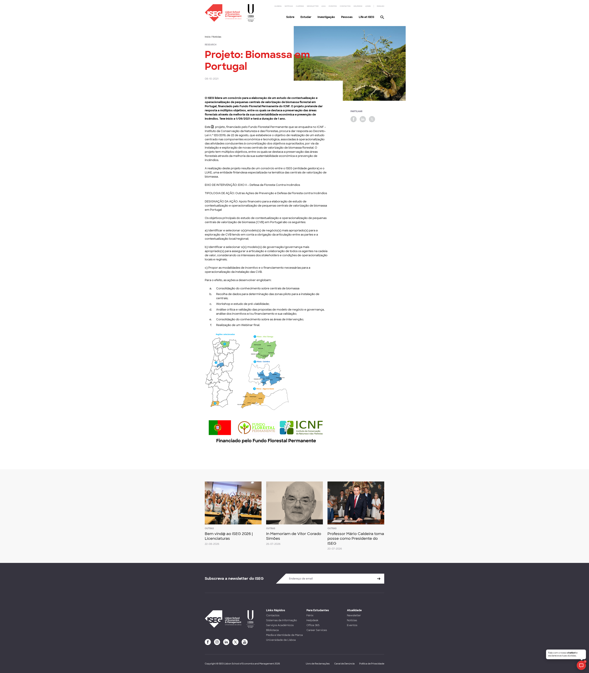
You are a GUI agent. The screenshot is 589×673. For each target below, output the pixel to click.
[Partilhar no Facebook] (353, 119)
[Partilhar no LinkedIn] (363, 119)
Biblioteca (272, 630)
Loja (323, 6)
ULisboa (278, 6)
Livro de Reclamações (318, 663)
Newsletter (312, 6)
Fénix (309, 615)
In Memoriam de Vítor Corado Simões (293, 536)
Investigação (326, 17)
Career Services (316, 630)
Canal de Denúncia (344, 663)
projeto (220, 127)
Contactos (345, 6)
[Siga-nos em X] (235, 642)
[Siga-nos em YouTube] (245, 642)
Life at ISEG (366, 17)
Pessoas (347, 17)
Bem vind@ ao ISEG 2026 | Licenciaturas (229, 536)
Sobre (290, 17)
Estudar (305, 17)
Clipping (300, 6)
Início (207, 36)
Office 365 (313, 625)
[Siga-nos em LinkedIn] (226, 642)
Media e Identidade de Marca (284, 635)
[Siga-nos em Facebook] (208, 642)
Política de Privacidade (371, 663)
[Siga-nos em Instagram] (217, 642)
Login (368, 6)
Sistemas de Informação (281, 620)
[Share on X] (372, 119)
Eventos (333, 6)
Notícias (289, 6)
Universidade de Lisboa (281, 640)
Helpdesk (358, 6)
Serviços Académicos (280, 625)
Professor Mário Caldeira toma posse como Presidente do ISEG (355, 538)
